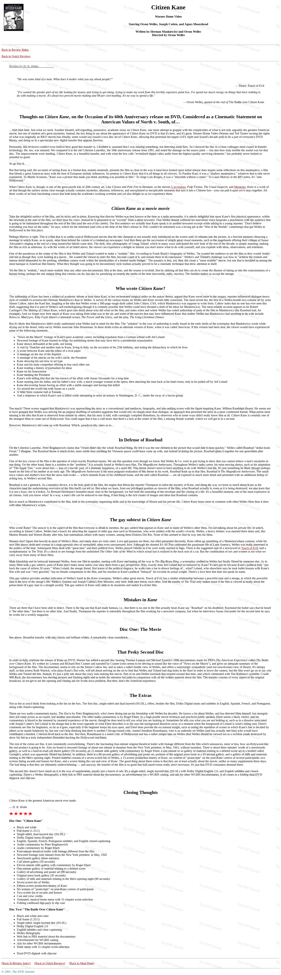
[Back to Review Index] (16, 963)
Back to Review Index (15, 49)
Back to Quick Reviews (16, 56)
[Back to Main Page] (81, 963)
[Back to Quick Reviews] (49, 963)
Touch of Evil (249, 548)
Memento (240, 187)
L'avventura (178, 187)
